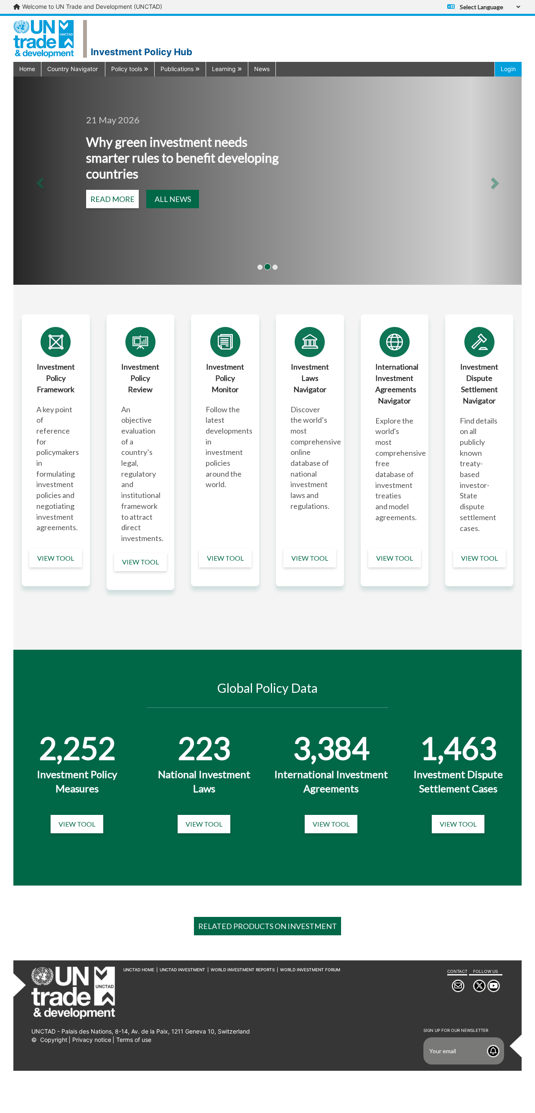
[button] (73, 68)
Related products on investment (267, 926)
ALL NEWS (173, 199)
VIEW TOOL (55, 558)
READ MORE (112, 199)
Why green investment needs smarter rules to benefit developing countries (182, 157)
